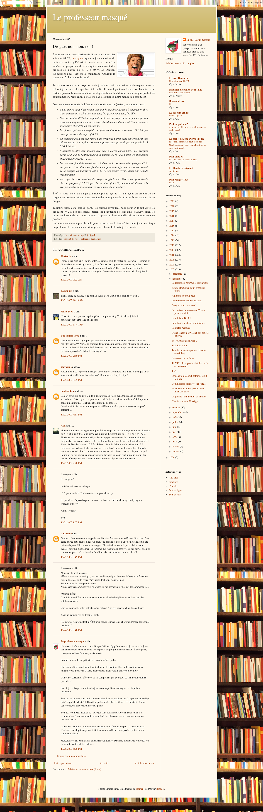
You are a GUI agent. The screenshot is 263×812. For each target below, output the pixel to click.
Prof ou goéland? (178, 124)
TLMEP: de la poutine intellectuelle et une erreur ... (190, 364)
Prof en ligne (175, 490)
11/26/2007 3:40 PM (71, 630)
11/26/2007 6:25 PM (71, 748)
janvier (176, 451)
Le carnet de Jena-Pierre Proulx (186, 139)
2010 (172, 255)
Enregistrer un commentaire (71, 756)
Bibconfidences (177, 101)
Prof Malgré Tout (178, 179)
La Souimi (66, 291)
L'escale (173, 486)
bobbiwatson (68, 391)
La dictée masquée (181, 327)
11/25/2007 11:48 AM (72, 324)
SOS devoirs (175, 494)
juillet (175, 422)
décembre (177, 273)
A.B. (63, 425)
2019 (172, 211)
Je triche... (174, 170)
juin (174, 426)
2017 (172, 220)
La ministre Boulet (181, 318)
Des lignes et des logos (180, 92)
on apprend (78, 58)
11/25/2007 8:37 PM (71, 522)
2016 (172, 225)
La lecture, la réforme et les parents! (190, 282)
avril (175, 436)
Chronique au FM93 (179, 80)
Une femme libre (70, 335)
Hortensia (66, 256)
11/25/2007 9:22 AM (71, 279)
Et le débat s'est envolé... (184, 340)
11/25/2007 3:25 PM (71, 380)
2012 (172, 245)
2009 (172, 259)
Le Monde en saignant (181, 168)
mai (174, 431)
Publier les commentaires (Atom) (84, 769)
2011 (172, 250)
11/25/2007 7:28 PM (71, 463)
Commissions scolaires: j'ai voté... (189, 383)
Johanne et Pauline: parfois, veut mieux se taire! (188, 390)
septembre (177, 412)
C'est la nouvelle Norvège (185, 401)
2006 (172, 457)
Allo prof (173, 477)
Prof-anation (176, 156)
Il (170, 104)
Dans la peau (175, 115)
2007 (172, 269)
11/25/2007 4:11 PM (71, 414)
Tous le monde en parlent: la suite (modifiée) (189, 352)
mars (175, 441)
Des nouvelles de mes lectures (187, 300)
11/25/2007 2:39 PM (71, 355)
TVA (174, 371)
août (174, 417)
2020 (172, 206)
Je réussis (173, 481)
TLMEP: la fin (179, 345)
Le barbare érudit (179, 112)
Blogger (160, 788)
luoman (139, 788)
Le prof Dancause (178, 78)
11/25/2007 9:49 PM (71, 557)
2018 (172, 215)
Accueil (104, 763)
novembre (177, 278)
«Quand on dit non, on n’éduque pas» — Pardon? (187, 128)
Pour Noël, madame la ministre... (189, 323)
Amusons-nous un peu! (183, 295)
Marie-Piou (67, 311)
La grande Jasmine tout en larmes (189, 396)
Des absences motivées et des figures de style (190, 334)
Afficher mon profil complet (179, 63)
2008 (172, 264)
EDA (171, 182)
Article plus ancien (144, 763)
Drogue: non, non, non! (184, 305)
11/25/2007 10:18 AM (72, 300)
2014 (172, 235)
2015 (172, 230)
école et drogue (71, 238)
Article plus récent (63, 763)
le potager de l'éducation (90, 238)
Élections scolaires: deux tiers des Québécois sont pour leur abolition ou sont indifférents (187, 144)
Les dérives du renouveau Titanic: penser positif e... (189, 312)
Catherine (66, 367)
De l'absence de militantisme (183, 159)
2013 (172, 240)
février (176, 446)
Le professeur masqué (90, 16)
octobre (176, 407)
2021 (172, 201)
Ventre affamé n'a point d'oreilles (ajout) (188, 289)
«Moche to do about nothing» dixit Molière (189, 377)
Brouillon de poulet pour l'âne (185, 89)
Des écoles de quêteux (183, 358)
